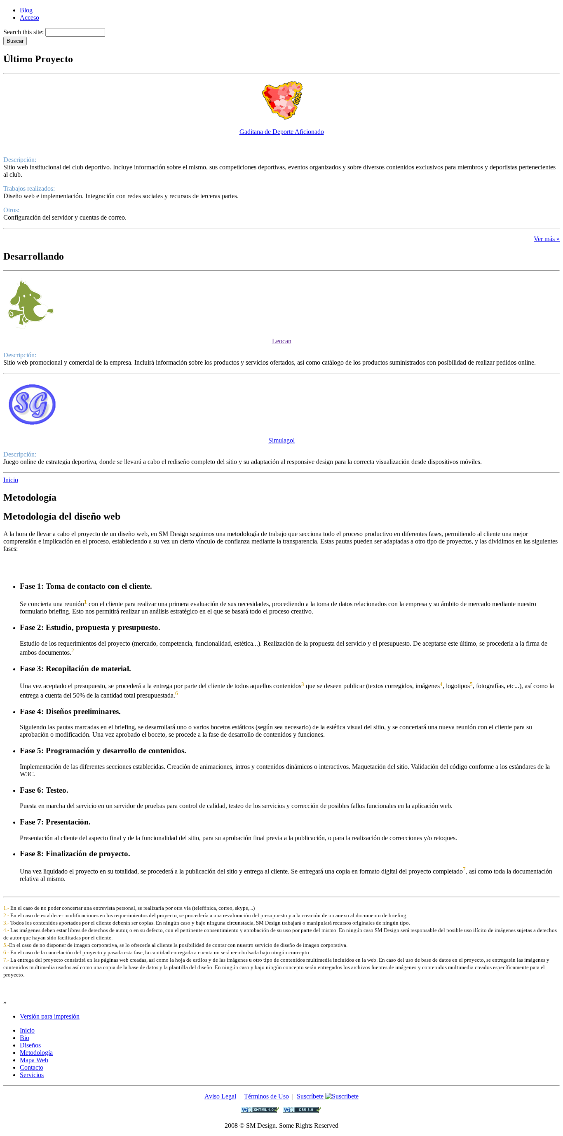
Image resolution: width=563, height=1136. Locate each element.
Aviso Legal (220, 1096)
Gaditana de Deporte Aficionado (281, 131)
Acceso (29, 17)
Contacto (31, 1067)
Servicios (32, 1074)
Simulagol (281, 440)
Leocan (281, 340)
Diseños (30, 1045)
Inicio (10, 479)
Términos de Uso (266, 1096)
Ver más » (547, 238)
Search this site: (24, 31)
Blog (26, 10)
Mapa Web (34, 1059)
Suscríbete (311, 1096)
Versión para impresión (50, 1016)
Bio (24, 1037)
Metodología (36, 1052)
